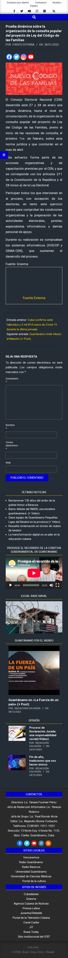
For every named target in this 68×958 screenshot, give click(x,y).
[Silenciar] (51, 585)
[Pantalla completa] (57, 585)
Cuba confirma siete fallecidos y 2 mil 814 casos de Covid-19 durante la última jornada (32, 324)
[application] (34, 573)
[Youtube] (31, 57)
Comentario (10, 380)
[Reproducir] (10, 585)
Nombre (10, 427)
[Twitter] (16, 57)
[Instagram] (23, 57)
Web (8, 462)
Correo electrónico (10, 445)
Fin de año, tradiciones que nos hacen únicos (42, 760)
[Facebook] (9, 57)
